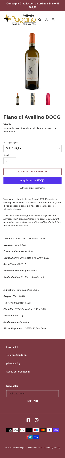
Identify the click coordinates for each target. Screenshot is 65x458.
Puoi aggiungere (10, 142)
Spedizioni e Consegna (18, 371)
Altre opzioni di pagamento (32, 188)
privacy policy (13, 363)
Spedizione (25, 128)
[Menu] (59, 19)
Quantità (7, 155)
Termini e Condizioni (16, 355)
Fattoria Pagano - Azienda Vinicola (27, 448)
